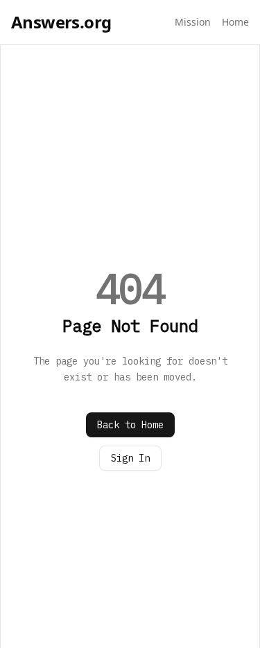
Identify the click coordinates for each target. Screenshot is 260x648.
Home (235, 21)
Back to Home (130, 425)
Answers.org (61, 22)
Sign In (130, 458)
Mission (193, 21)
